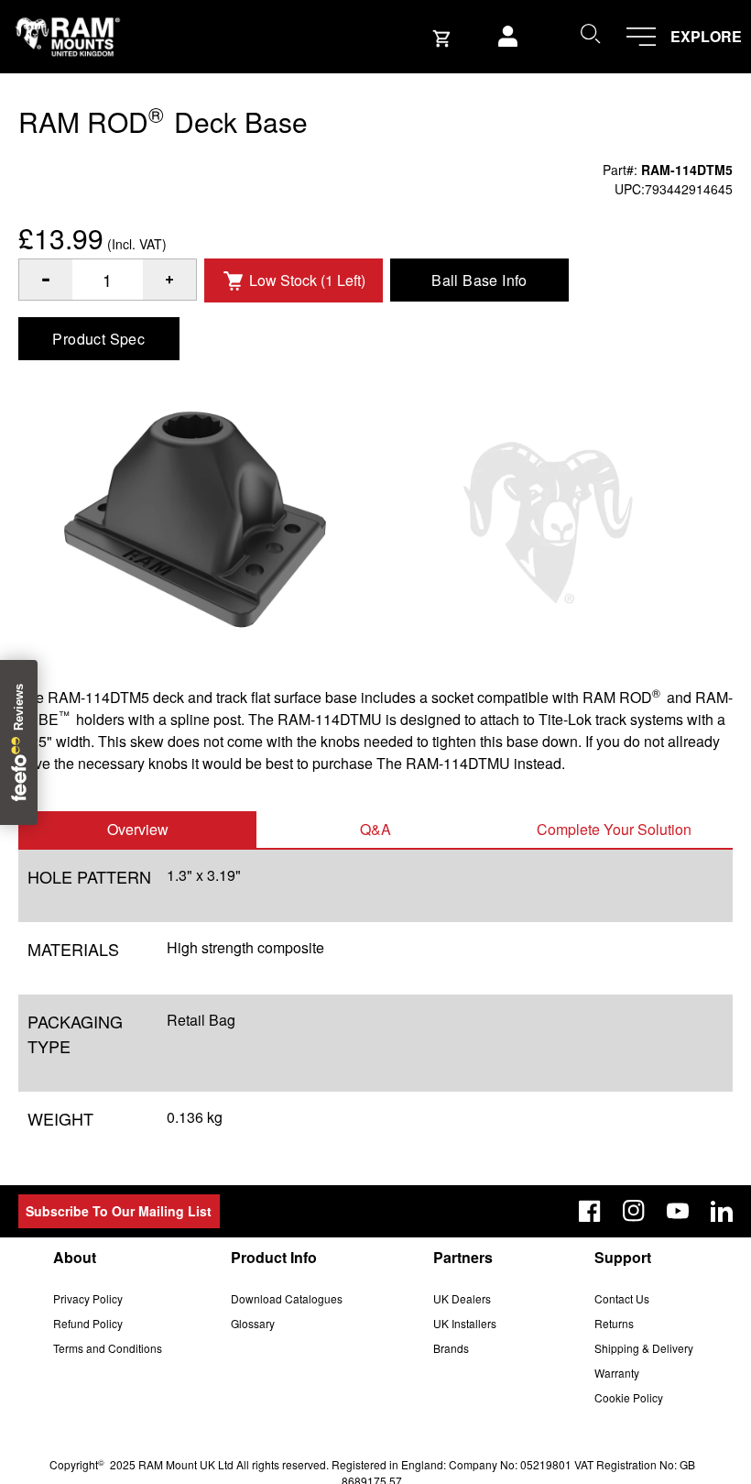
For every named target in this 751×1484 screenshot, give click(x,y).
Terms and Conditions (107, 1348)
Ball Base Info (479, 280)
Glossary (253, 1323)
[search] (589, 33)
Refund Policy (88, 1323)
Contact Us (621, 1298)
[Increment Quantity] (45, 279)
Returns (614, 1323)
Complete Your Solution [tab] (614, 829)
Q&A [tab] (375, 829)
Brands (451, 1348)
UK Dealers (462, 1298)
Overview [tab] (138, 829)
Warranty (616, 1372)
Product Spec (98, 338)
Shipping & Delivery (643, 1348)
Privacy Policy (88, 1298)
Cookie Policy (628, 1397)
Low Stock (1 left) (307, 280)
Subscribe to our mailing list (119, 1211)
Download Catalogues (287, 1298)
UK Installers (464, 1323)
